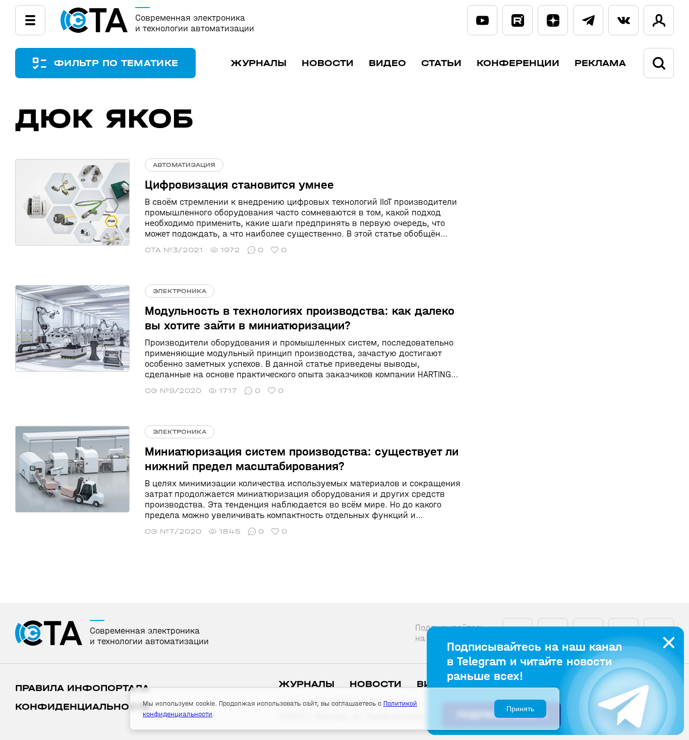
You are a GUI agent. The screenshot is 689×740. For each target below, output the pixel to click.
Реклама (600, 63)
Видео (387, 63)
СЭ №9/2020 (173, 390)
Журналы (258, 63)
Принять (520, 709)
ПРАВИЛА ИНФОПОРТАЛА (82, 688)
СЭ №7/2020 (173, 531)
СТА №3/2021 (174, 250)
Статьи (441, 63)
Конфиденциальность (82, 707)
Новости (328, 63)
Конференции (518, 63)
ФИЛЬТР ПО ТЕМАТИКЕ (116, 63)
